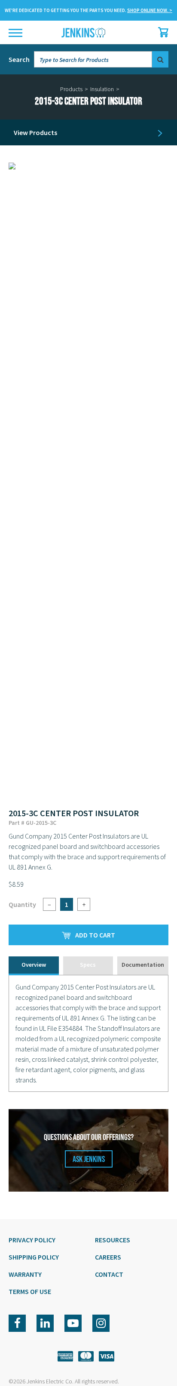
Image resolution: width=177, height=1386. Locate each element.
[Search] (160, 59)
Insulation (102, 89)
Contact (109, 1274)
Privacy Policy (32, 1239)
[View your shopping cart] (161, 32)
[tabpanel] (88, 1033)
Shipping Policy (34, 1257)
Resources (112, 1239)
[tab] (34, 965)
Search (19, 59)
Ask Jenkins (89, 1159)
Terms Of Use (30, 1291)
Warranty (25, 1274)
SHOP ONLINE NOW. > (149, 10)
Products (71, 89)
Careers (108, 1257)
